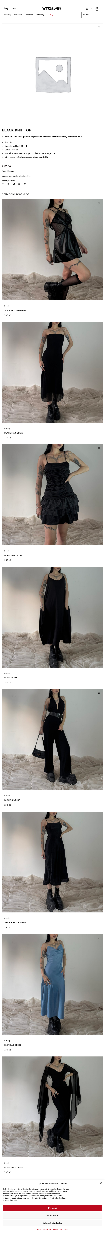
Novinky (7, 15)
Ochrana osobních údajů (58, 1229)
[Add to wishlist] (99, 27)
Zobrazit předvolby (52, 1223)
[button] (101, 1183)
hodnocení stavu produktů (34, 157)
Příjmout (52, 1207)
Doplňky (29, 15)
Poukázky (40, 15)
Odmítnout (52, 1215)
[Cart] (97, 9)
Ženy (6, 8)
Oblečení (18, 15)
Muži (14, 8)
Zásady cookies (42, 1229)
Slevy (51, 15)
